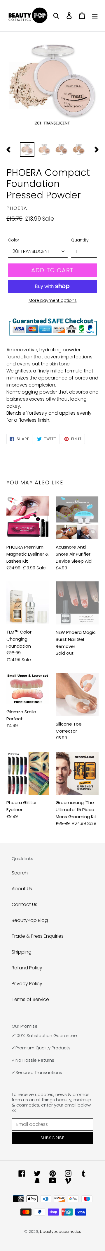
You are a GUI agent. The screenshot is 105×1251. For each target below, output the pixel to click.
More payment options (53, 300)
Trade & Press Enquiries (38, 936)
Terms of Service (30, 999)
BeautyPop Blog (30, 920)
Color (13, 240)
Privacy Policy (27, 983)
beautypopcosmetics (60, 1231)
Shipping (22, 952)
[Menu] (94, 15)
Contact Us (24, 904)
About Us (22, 888)
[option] (27, 149)
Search (20, 872)
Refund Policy (27, 967)
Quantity (80, 240)
